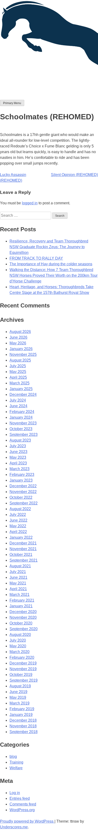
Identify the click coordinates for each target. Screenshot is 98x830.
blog (13, 757)
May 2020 (18, 646)
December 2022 (23, 486)
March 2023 (19, 469)
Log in (15, 793)
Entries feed (20, 798)
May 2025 (18, 372)
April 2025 (18, 377)
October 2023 (21, 429)
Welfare (16, 768)
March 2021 (19, 595)
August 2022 (20, 509)
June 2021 (18, 577)
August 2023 (20, 440)
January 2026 (21, 349)
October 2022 (21, 497)
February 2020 (22, 657)
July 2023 (18, 446)
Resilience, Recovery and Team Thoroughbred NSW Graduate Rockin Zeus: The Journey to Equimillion (49, 247)
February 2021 (22, 600)
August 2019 (20, 686)
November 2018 (23, 726)
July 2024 (18, 400)
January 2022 (21, 537)
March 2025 (19, 383)
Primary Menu (12, 103)
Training (16, 762)
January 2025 (21, 389)
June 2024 (18, 406)
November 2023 (23, 423)
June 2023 (18, 452)
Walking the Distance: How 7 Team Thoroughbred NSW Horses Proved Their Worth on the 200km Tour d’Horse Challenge (54, 275)
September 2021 (24, 560)
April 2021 (18, 589)
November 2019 (23, 669)
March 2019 (19, 703)
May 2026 (18, 343)
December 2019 (23, 663)
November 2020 (23, 617)
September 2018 (24, 732)
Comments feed (23, 804)
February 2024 (22, 412)
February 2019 (22, 709)
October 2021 (21, 555)
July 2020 (18, 640)
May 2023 (18, 457)
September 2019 (24, 680)
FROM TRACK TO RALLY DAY (36, 258)
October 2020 (21, 623)
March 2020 (19, 652)
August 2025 (20, 360)
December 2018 (23, 720)
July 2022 (18, 515)
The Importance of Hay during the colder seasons (51, 264)
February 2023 (22, 475)
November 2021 (23, 549)
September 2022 (24, 503)
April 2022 (18, 532)
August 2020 (20, 635)
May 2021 (18, 583)
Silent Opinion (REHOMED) (74, 175)
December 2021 (23, 543)
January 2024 (21, 417)
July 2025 (18, 366)
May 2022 (18, 526)
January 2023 (21, 480)
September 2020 (24, 629)
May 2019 (18, 697)
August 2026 (20, 332)
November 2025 (23, 354)
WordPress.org (22, 810)
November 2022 (23, 492)
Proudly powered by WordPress (27, 821)
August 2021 (20, 566)
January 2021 (21, 606)
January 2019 (21, 715)
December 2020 (23, 612)
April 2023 (18, 463)
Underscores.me (14, 827)
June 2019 (18, 692)
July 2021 (18, 572)
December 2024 (23, 394)
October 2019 (21, 675)
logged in (30, 203)
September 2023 (24, 435)
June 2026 (18, 337)
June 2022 (18, 520)
